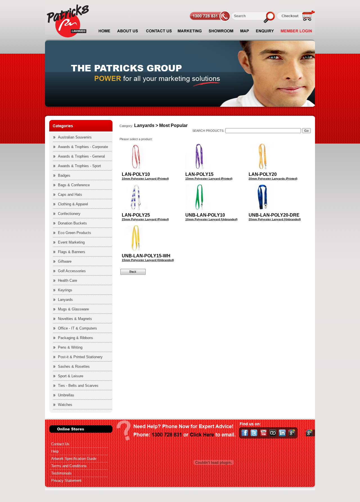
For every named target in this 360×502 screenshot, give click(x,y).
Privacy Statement (66, 480)
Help (54, 451)
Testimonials (61, 473)
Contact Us (60, 444)
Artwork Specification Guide (73, 458)
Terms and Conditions (69, 466)
